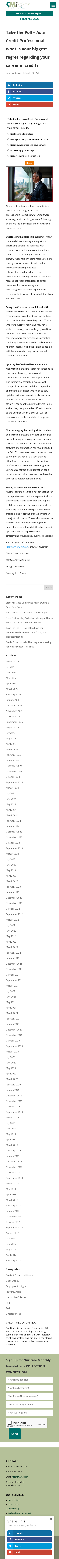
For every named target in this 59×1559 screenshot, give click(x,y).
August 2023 (12, 853)
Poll (37, 73)
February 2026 (13, 694)
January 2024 (12, 826)
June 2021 (11, 996)
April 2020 (11, 1073)
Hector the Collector (16, 1297)
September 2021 (14, 980)
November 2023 (14, 837)
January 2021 (12, 1024)
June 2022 (11, 930)
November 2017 (14, 1216)
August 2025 (12, 727)
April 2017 (11, 1254)
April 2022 (11, 941)
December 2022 (14, 897)
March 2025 (12, 749)
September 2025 (14, 721)
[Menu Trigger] (53, 5)
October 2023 (13, 842)
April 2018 (11, 1194)
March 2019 (12, 1145)
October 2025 (13, 716)
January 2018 (12, 1211)
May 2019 (11, 1134)
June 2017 (11, 1243)
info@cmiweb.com (20, 1476)
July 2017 (10, 1238)
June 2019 (11, 1128)
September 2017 (14, 1227)
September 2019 (14, 1112)
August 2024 (12, 787)
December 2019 (14, 1095)
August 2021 (12, 985)
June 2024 (11, 798)
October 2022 (13, 908)
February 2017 (13, 1260)
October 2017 (13, 1222)
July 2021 (10, 991)
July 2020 (10, 1057)
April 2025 (11, 743)
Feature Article (13, 1291)
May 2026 (11, 677)
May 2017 (11, 1249)
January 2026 (12, 699)
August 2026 (12, 661)
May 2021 (11, 1002)
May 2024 (11, 804)
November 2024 (14, 771)
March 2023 (12, 881)
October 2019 (13, 1106)
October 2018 (13, 1172)
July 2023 (10, 859)
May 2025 (11, 738)
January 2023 (12, 892)
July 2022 (10, 925)
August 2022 (12, 919)
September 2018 (14, 1178)
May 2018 (11, 1189)
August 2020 (12, 1051)
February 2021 (13, 1018)
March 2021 (12, 1013)
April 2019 (11, 1139)
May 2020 (11, 1068)
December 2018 (14, 1161)
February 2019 (13, 1150)
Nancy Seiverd (15, 73)
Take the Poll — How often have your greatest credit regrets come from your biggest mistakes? (26, 632)
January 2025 (12, 760)
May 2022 (11, 936)
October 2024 (13, 776)
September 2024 (14, 782)
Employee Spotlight (16, 1286)
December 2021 (14, 963)
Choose (29, 163)
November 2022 (14, 903)
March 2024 (12, 815)
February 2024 (13, 820)
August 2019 (12, 1117)
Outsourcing (13, 1508)
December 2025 (14, 705)
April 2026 (11, 683)
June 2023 (11, 864)
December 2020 (14, 1029)
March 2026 (12, 688)
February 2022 (13, 952)
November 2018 (14, 1167)
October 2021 (13, 974)
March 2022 (12, 947)
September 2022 (14, 914)
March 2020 (12, 1079)
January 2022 (12, 958)
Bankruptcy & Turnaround (19, 1513)
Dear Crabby (12, 1280)
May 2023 (11, 870)
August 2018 (12, 1183)
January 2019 (12, 1156)
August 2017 (12, 1233)
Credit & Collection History (19, 1275)
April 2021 (11, 1007)
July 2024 (10, 793)
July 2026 (10, 666)
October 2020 (13, 1040)
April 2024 (11, 809)
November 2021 (14, 969)
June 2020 (11, 1062)
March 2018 (12, 1200)
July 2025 (10, 732)
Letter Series (13, 1504)
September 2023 (14, 848)
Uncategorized (13, 1313)
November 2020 (14, 1035)
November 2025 (14, 710)
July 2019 (10, 1123)
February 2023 (13, 886)
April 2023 (11, 875)
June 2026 (11, 672)
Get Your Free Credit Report (29, 13)
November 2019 (14, 1101)
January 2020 (12, 1090)
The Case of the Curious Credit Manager (27, 612)
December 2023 (14, 831)
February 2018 (13, 1205)
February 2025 (13, 754)
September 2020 (14, 1046)
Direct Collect (14, 1500)
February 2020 (13, 1084)
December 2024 (14, 765)
